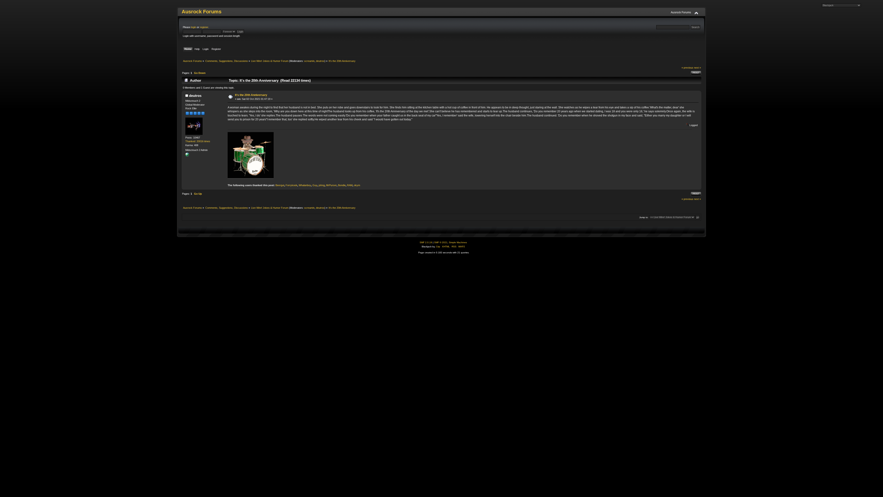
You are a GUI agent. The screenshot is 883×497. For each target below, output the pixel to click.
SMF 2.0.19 (426, 242)
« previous (687, 67)
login (193, 27)
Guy (314, 185)
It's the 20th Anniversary (251, 95)
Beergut (279, 185)
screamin (309, 61)
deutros (320, 61)
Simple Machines (458, 242)
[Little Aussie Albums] (187, 155)
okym (357, 185)
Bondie (342, 185)
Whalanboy (305, 185)
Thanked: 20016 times (197, 141)
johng (322, 185)
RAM (350, 185)
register (204, 27)
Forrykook (291, 185)
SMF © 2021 (440, 242)
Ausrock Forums (201, 11)
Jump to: (643, 217)
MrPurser (331, 185)
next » (697, 67)
